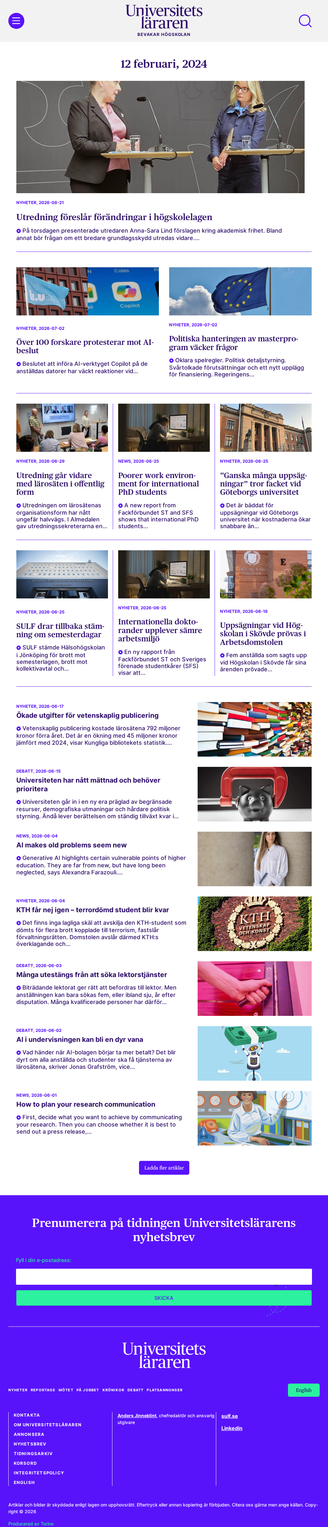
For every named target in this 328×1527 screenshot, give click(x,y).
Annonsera (29, 1434)
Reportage (43, 1390)
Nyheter (26, 202)
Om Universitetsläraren (48, 1424)
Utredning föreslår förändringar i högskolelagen (114, 217)
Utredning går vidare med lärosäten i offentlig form (60, 484)
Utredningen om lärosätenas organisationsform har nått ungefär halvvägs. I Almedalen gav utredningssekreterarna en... (61, 515)
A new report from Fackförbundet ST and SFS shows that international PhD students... (158, 515)
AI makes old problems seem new (71, 845)
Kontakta (27, 1415)
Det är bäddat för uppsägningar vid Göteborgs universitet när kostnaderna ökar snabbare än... (265, 515)
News (124, 461)
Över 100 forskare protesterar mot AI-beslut (85, 346)
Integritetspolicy (39, 1473)
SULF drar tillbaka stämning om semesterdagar (60, 630)
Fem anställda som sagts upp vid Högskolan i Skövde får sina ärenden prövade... (263, 662)
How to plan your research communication (85, 1104)
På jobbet (88, 1390)
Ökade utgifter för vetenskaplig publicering (87, 715)
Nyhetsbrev (30, 1444)
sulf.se (229, 1416)
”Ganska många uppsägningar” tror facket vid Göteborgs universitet (263, 484)
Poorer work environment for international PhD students (158, 484)
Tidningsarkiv (33, 1453)
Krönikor (113, 1390)
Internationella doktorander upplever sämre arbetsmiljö (160, 630)
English (24, 1482)
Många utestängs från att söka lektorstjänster (91, 975)
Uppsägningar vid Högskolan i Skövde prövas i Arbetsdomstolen (263, 634)
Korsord (25, 1463)
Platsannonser (165, 1390)
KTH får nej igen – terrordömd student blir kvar (92, 910)
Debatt (24, 771)
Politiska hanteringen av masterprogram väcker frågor (233, 343)
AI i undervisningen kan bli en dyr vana (79, 1039)
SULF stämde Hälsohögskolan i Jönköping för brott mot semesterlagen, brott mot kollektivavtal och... (60, 658)
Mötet (66, 1390)
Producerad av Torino (30, 1523)
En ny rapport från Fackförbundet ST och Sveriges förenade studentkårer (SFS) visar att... (162, 662)
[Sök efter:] (308, 21)
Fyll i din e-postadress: (43, 1260)
